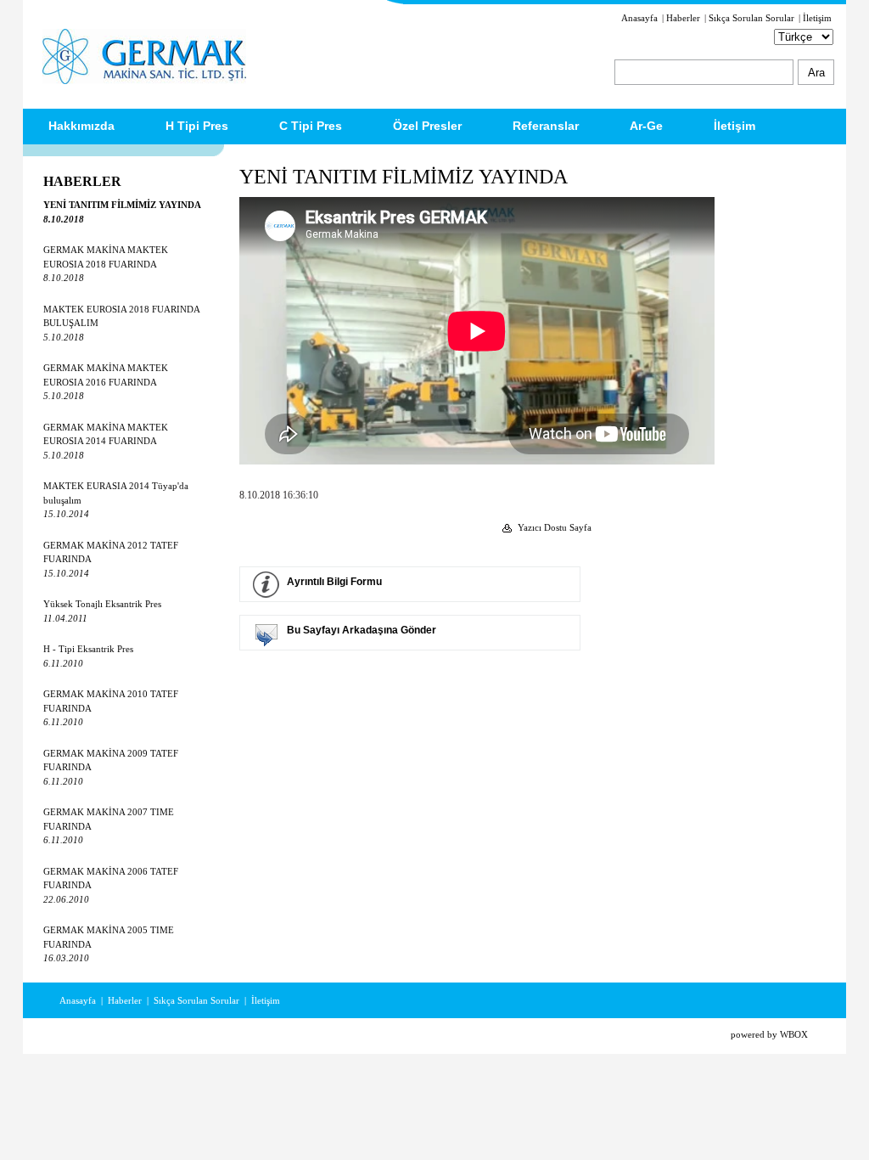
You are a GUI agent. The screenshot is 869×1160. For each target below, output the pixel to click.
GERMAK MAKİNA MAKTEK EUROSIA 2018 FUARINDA (105, 264)
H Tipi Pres (196, 125)
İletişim (817, 18)
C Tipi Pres (310, 125)
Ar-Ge (646, 125)
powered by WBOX (769, 1034)
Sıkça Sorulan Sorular (751, 18)
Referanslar (546, 125)
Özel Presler (427, 125)
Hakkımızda (81, 125)
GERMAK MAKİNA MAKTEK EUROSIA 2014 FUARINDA (105, 441)
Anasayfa (639, 18)
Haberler (683, 18)
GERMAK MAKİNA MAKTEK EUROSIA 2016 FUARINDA (105, 382)
